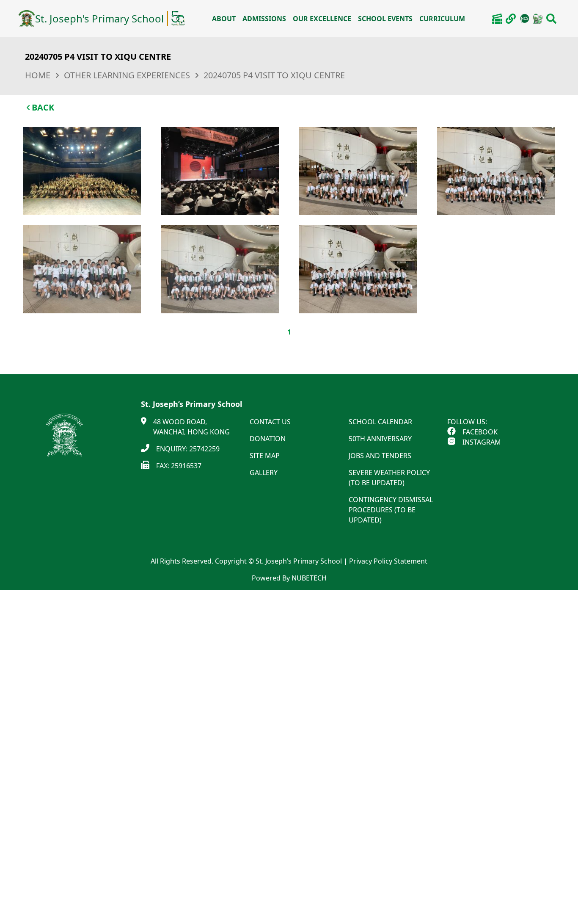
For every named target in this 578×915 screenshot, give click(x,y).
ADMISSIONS (264, 18)
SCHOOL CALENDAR (380, 421)
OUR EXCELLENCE (322, 18)
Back (43, 107)
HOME (37, 75)
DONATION (268, 438)
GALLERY (264, 472)
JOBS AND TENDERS (380, 455)
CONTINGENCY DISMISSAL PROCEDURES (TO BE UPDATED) (391, 510)
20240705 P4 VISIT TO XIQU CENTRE (274, 75)
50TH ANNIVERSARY (380, 438)
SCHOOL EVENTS (385, 18)
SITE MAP (265, 455)
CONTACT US (270, 421)
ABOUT (224, 18)
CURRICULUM (442, 18)
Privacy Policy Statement (388, 561)
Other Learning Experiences (127, 75)
